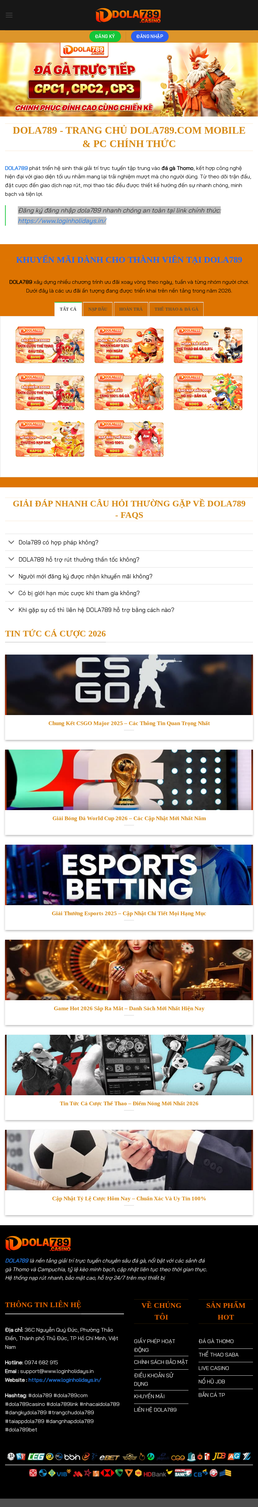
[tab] (68, 309)
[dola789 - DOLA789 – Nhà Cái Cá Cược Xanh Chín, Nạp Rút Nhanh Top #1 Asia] (129, 15)
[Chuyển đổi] (11, 543)
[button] (9, 15)
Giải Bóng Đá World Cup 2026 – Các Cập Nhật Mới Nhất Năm (129, 818)
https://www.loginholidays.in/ (62, 221)
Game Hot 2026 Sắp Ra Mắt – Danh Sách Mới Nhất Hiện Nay (129, 1008)
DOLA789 (16, 1260)
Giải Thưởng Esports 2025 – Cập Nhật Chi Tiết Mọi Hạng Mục (129, 913)
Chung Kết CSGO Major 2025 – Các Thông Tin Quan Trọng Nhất (129, 723)
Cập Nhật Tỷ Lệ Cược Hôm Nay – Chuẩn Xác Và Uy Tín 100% (129, 1198)
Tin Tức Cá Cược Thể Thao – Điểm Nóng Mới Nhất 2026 (129, 1103)
